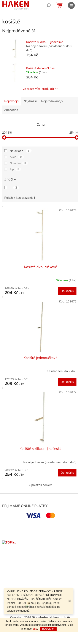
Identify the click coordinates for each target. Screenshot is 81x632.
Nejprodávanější (52, 101)
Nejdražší (30, 101)
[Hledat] (48, 5)
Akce (16, 157)
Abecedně (11, 109)
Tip (14, 169)
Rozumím (48, 628)
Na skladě (19, 151)
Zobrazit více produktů (38, 89)
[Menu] (71, 5)
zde (35, 628)
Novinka (18, 163)
